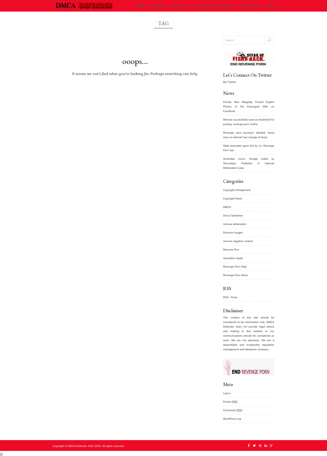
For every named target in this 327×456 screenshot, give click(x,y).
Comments (232, 410)
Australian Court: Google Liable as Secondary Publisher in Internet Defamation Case (248, 163)
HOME (141, 5)
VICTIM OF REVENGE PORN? (213, 5)
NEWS (270, 5)
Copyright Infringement (237, 189)
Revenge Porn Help (235, 266)
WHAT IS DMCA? (249, 5)
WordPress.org (232, 418)
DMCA (227, 207)
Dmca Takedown (233, 215)
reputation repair (233, 258)
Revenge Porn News (235, 275)
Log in (226, 393)
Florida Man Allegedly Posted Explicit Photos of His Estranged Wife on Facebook (248, 106)
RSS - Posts (230, 297)
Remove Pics (231, 249)
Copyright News (232, 198)
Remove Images (233, 232)
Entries (230, 401)
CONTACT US (179, 5)
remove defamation (234, 224)
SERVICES (157, 5)
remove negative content (238, 241)
